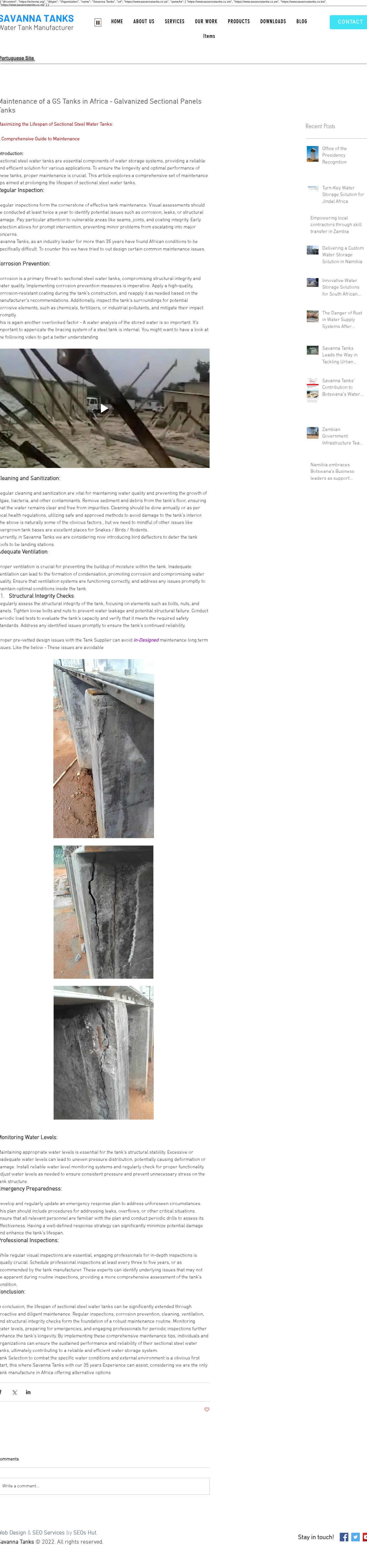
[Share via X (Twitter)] (14, 1392)
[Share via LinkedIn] (28, 1392)
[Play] (98, 22)
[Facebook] (344, 1537)
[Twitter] (355, 1537)
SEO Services (48, 1533)
